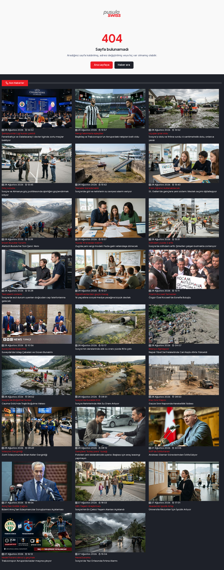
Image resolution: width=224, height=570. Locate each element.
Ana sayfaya (101, 64)
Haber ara (124, 64)
